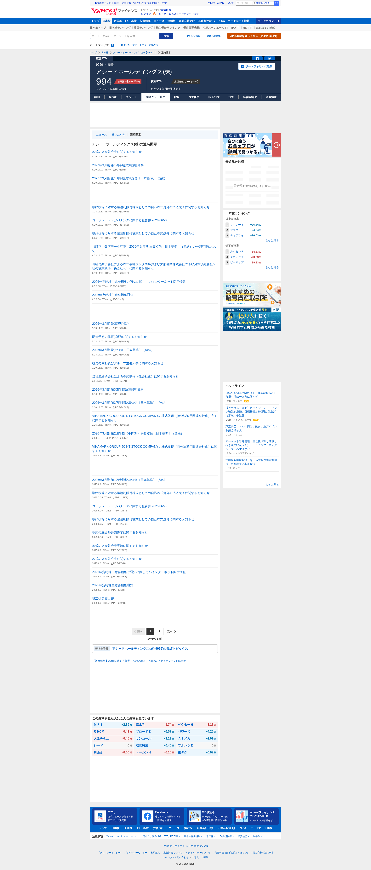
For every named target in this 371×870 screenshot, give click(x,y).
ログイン (146, 13)
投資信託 (145, 20)
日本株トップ (98, 27)
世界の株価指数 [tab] (192, 836)
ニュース (159, 20)
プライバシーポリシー (109, 852)
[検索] (276, 3)
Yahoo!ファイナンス (175, 845)
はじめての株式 (265, 27)
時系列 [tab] (256, 836)
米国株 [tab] (209, 836)
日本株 (107, 20)
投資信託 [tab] (242, 836)
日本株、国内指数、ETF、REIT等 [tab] (160, 836)
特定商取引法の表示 (263, 852)
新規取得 (166, 10)
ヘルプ (230, 3)
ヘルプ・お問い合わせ (176, 857)
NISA (222, 20)
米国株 (118, 20)
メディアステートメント (198, 852)
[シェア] (257, 58)
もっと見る (272, 240)
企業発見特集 (214, 35)
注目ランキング (143, 27)
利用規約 (155, 852)
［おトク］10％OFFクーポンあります (177, 13)
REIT (246, 27)
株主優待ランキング (168, 27)
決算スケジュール (213, 27)
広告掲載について (172, 852)
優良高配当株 (191, 27)
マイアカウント (267, 20)
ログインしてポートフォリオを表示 (139, 45)
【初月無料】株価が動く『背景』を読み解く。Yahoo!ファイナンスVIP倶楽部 (139, 660)
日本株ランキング (120, 27)
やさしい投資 (193, 35)
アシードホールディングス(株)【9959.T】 (135, 52)
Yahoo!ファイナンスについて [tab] (121, 836)
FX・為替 (131, 20)
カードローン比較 (239, 20)
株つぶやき (118, 134)
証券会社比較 (187, 20)
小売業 (109, 64)
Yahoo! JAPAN (215, 3)
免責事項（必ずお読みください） (231, 852)
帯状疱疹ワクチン (265, 3)
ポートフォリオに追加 (258, 66)
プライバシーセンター (135, 852)
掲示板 (172, 20)
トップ (95, 20)
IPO (233, 27)
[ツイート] (269, 58)
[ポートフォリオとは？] (112, 45)
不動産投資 (205, 20)
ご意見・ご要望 (200, 857)
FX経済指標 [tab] (226, 836)
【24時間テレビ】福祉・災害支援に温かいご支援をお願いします (130, 3)
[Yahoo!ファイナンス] (114, 9)
